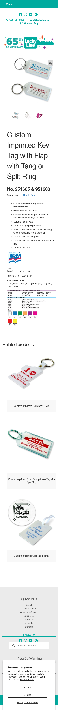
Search (29, 604)
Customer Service (29, 612)
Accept (27, 687)
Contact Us (29, 615)
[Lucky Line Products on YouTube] (30, 14)
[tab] (13, 195)
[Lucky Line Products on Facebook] (20, 14)
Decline (27, 694)
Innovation (29, 623)
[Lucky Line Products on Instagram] (25, 14)
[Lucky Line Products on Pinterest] (36, 14)
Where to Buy (29, 608)
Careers (29, 626)
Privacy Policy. (27, 679)
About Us (29, 619)
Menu (9, 3)
